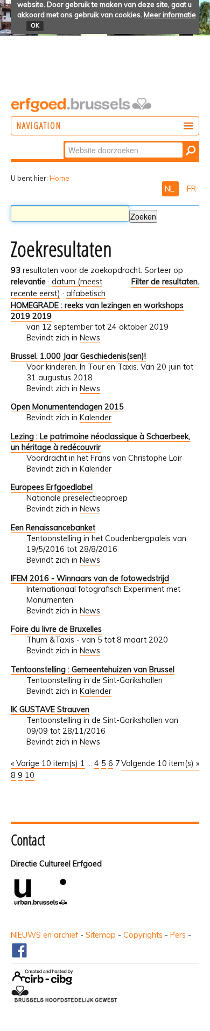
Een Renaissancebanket (53, 527)
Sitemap (101, 935)
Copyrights (143, 935)
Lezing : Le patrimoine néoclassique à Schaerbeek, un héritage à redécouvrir (100, 442)
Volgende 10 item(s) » (160, 763)
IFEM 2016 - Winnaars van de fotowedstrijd (90, 578)
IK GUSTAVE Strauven (50, 709)
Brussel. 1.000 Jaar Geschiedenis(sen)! (78, 356)
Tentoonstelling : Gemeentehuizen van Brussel (92, 669)
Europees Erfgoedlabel (52, 487)
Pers (178, 935)
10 (29, 775)
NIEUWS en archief (44, 935)
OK (35, 25)
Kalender (95, 417)
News (90, 338)
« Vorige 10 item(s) (45, 763)
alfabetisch (86, 293)
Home (59, 178)
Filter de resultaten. (165, 281)
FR (191, 189)
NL (170, 189)
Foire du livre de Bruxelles (56, 629)
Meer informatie (170, 14)
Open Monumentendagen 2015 (67, 407)
